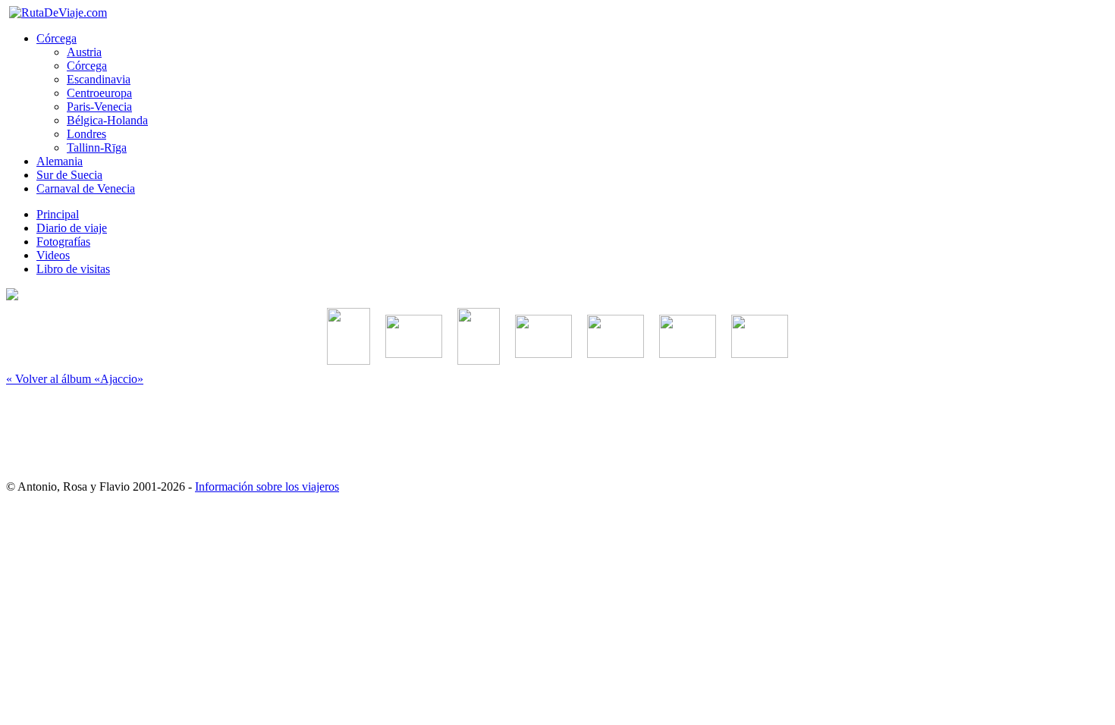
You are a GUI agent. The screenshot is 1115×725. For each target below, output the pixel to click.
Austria (84, 52)
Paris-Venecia (99, 106)
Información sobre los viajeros (267, 486)
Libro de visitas (73, 268)
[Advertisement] (557, 426)
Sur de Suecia (69, 174)
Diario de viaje (71, 227)
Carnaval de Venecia (85, 188)
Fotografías (63, 241)
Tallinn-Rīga (97, 147)
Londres (86, 133)
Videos (53, 255)
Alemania (59, 161)
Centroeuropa (99, 92)
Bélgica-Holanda (107, 120)
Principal (57, 214)
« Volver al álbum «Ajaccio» (74, 378)
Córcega (56, 38)
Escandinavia (98, 79)
